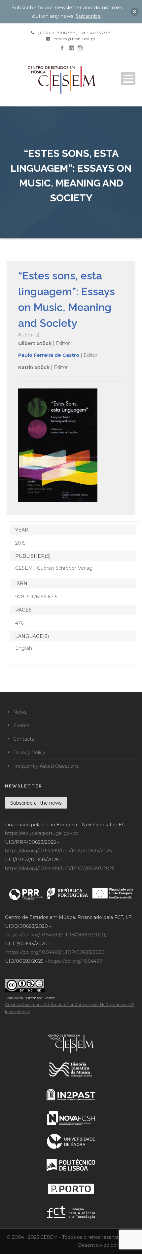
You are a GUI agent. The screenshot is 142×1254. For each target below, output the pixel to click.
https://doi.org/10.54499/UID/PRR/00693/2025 (58, 851)
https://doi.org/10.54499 (75, 961)
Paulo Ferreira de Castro (48, 355)
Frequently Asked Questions (46, 766)
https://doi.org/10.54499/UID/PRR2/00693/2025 (59, 868)
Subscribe (88, 16)
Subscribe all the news (35, 803)
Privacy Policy (29, 752)
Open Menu (128, 78)
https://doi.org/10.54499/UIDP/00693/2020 (55, 952)
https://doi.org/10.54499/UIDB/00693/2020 (55, 935)
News (19, 712)
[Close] (134, 12)
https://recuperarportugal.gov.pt (41, 833)
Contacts (23, 739)
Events (21, 725)
